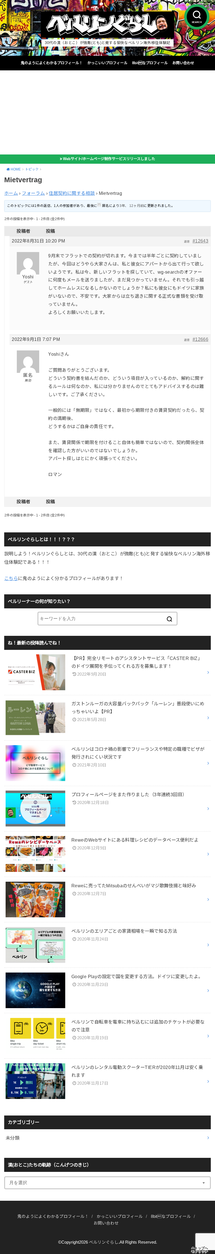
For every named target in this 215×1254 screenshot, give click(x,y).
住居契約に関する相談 (72, 193)
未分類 (12, 1137)
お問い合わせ (183, 63)
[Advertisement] (107, 112)
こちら (11, 578)
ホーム (11, 193)
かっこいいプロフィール (107, 63)
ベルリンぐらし (103, 1242)
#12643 (200, 241)
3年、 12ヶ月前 (132, 206)
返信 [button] (187, 241)
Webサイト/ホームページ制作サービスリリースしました (109, 159)
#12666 (200, 339)
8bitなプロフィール (150, 63)
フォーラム (33, 193)
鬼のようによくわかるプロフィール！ (52, 63)
